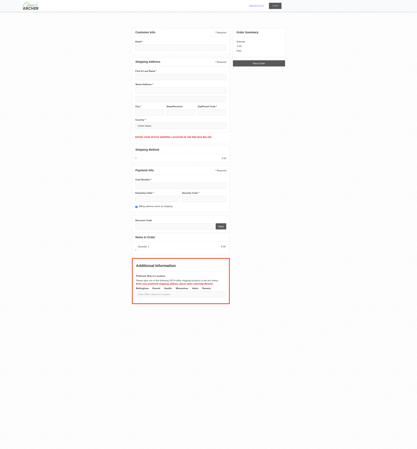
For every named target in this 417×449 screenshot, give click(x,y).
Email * (139, 41)
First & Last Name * (146, 71)
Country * (140, 119)
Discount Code (143, 220)
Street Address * (144, 84)
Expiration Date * (144, 193)
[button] (275, 6)
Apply (221, 226)
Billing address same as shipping (156, 206)
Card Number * (143, 179)
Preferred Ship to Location (150, 276)
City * (138, 106)
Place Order (259, 63)
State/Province (174, 106)
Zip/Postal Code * (207, 106)
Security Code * (190, 193)
